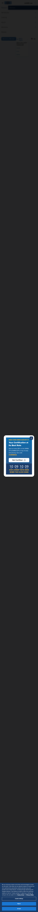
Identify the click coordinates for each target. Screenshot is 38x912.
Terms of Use (20, 895)
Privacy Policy (30, 895)
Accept (19, 908)
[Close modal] (31, 438)
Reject (19, 903)
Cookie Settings (19, 898)
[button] (19, 460)
